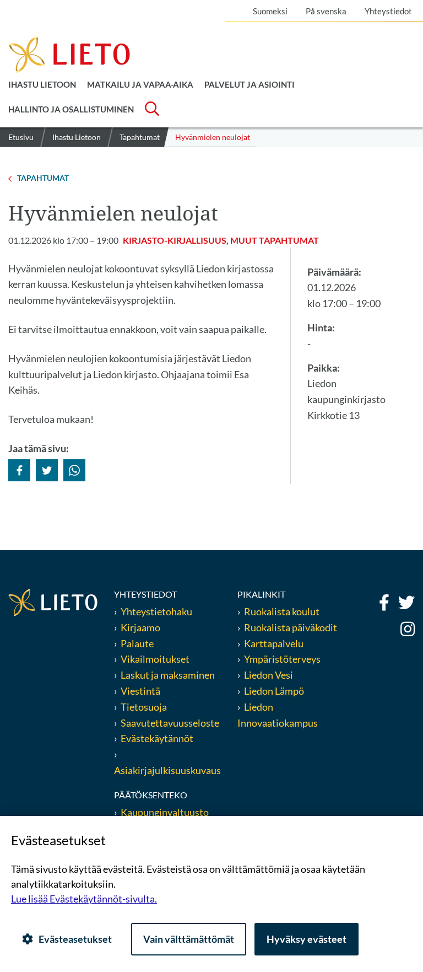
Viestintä (140, 691)
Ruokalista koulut (281, 611)
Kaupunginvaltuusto (165, 812)
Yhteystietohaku (156, 611)
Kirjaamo (140, 627)
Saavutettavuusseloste (170, 723)
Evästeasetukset (75, 939)
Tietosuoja (144, 707)
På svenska (326, 11)
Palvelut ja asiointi (249, 84)
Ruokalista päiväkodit (290, 627)
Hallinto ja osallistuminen (71, 109)
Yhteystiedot (388, 11)
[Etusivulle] (69, 53)
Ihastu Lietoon (42, 84)
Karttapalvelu (273, 643)
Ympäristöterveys (282, 659)
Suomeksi (270, 11)
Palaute (137, 643)
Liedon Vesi (269, 675)
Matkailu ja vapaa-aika (140, 84)
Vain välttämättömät (188, 939)
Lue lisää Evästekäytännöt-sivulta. (84, 899)
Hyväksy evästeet (306, 939)
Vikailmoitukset (155, 659)
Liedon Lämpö (274, 691)
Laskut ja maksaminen (168, 675)
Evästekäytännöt (157, 738)
